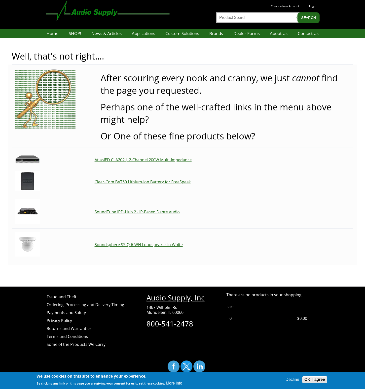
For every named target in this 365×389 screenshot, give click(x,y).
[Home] (113, 8)
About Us (279, 33)
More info (174, 383)
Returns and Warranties (69, 328)
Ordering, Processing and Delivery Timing (85, 304)
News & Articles (106, 33)
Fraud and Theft (61, 296)
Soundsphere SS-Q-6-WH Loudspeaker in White (139, 244)
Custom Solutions (182, 33)
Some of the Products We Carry (76, 344)
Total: (290, 318)
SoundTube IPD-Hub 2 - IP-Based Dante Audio (137, 212)
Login (312, 6)
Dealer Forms (246, 33)
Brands (216, 33)
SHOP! (75, 33)
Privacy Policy (59, 320)
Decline (292, 379)
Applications (143, 33)
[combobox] (258, 17)
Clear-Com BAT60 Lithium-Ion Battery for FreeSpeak (143, 182)
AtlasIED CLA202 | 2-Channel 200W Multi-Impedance (143, 159)
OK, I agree (314, 379)
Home (52, 33)
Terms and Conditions (67, 336)
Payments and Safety (66, 312)
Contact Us (308, 33)
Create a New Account (285, 6)
